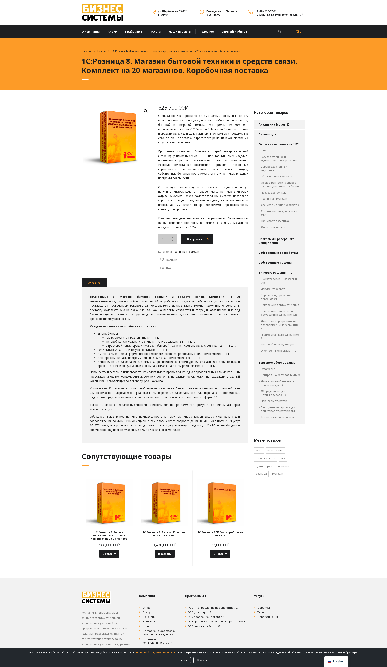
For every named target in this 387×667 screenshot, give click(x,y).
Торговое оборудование (277, 362)
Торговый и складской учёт (278, 344)
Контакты (149, 621)
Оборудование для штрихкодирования (274, 393)
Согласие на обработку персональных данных (159, 632)
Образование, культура (276, 176)
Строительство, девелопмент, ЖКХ (280, 213)
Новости (149, 626)
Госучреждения (266, 458)
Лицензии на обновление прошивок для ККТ (277, 383)
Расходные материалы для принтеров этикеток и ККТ (278, 409)
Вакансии (149, 616)
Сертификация (267, 616)
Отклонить (203, 659)
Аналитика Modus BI (274, 124)
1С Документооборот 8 (204, 626)
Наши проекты (180, 31)
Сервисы (263, 607)
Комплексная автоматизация (280, 305)
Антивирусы (268, 134)
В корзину (194, 239)
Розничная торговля (186, 251)
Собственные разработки (278, 253)
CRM (263, 150)
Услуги (156, 31)
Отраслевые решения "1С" (279, 144)
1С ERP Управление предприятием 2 (213, 607)
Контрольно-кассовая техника (281, 375)
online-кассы (275, 450)
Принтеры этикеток (274, 401)
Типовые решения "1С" (276, 272)
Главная (86, 51)
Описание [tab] (94, 283)
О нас (146, 607)
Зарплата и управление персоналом (276, 297)
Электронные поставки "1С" (279, 350)
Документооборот (273, 289)
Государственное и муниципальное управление (279, 158)
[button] (145, 111)
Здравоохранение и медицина (274, 168)
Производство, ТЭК (273, 192)
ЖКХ (282, 458)
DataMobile (268, 369)
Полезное (206, 31)
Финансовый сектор (274, 227)
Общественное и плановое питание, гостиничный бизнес (280, 184)
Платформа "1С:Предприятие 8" (280, 336)
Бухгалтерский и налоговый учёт (279, 280)
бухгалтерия (264, 466)
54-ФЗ (259, 450)
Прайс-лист (134, 31)
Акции (112, 31)
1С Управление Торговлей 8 (207, 616)
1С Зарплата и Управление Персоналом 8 (217, 621)
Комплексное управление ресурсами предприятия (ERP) (280, 313)
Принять (183, 659)
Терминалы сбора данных (277, 417)
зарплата (283, 466)
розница (172, 260)
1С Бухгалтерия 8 (200, 612)
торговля (277, 473)
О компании (91, 31)
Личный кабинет (234, 31)
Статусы (148, 612)
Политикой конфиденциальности (155, 652)
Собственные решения (276, 263)
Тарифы (262, 612)
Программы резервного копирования (276, 241)
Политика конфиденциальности (157, 640)
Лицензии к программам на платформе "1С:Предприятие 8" (280, 324)
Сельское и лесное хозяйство (280, 205)
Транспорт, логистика (275, 221)
